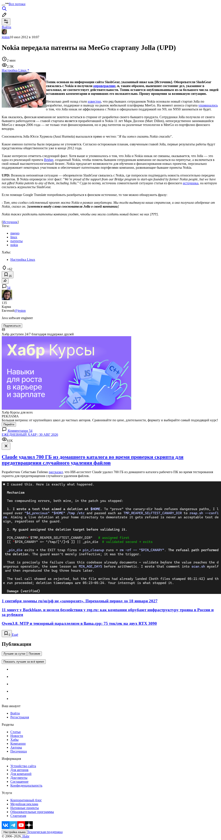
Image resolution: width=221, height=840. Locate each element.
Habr (25, 836)
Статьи (15, 732)
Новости (16, 736)
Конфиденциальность (26, 785)
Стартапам (18, 816)
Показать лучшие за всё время (23, 661)
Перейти (8, 424)
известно (94, 101)
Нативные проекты (24, 808)
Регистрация (19, 717)
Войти (15, 713)
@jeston (20, 310)
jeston (6, 37)
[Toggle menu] (3, 5)
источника (190, 183)
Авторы (16, 747)
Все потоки (17, 4)
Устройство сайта (23, 766)
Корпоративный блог (26, 800)
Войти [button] (6, 27)
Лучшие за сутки (14, 653)
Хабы (14, 739)
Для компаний (21, 774)
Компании (18, 743)
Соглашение (19, 781)
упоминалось (208, 105)
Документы (18, 778)
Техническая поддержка (45, 832)
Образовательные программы (32, 812)
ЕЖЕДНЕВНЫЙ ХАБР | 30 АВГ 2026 (30, 434)
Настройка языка (14, 832)
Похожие (34, 653)
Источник (10, 222)
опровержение (104, 86)
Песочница (18, 751)
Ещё (15, 634)
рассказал (56, 472)
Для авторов (19, 770)
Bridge (48, 160)
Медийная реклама (24, 804)
